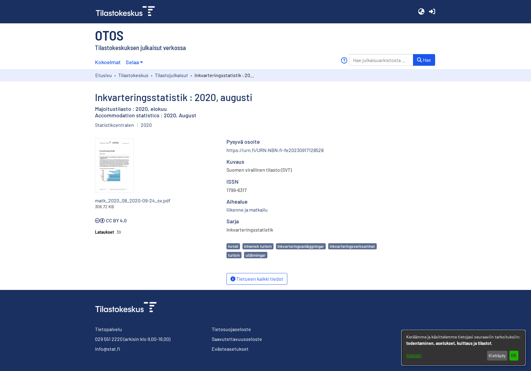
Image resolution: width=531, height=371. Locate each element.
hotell (233, 246)
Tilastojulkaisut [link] (171, 75)
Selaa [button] (132, 62)
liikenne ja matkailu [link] (247, 210)
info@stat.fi (107, 349)
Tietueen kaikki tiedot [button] (259, 279)
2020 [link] (146, 125)
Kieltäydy (497, 355)
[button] (421, 12)
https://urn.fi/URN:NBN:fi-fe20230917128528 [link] (275, 150)
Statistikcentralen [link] (114, 125)
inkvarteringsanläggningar (300, 246)
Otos (109, 35)
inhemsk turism (258, 246)
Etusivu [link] (103, 75)
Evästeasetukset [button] (230, 349)
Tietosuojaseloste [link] (231, 329)
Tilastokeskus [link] (133, 75)
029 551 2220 (109, 339)
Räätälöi (414, 355)
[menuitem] (134, 62)
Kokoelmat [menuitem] (108, 62)
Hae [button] (426, 60)
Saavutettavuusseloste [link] (237, 339)
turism (234, 255)
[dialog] (463, 347)
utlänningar (256, 255)
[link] (128, 11)
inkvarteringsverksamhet (352, 246)
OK (514, 355)
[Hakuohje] (344, 60)
